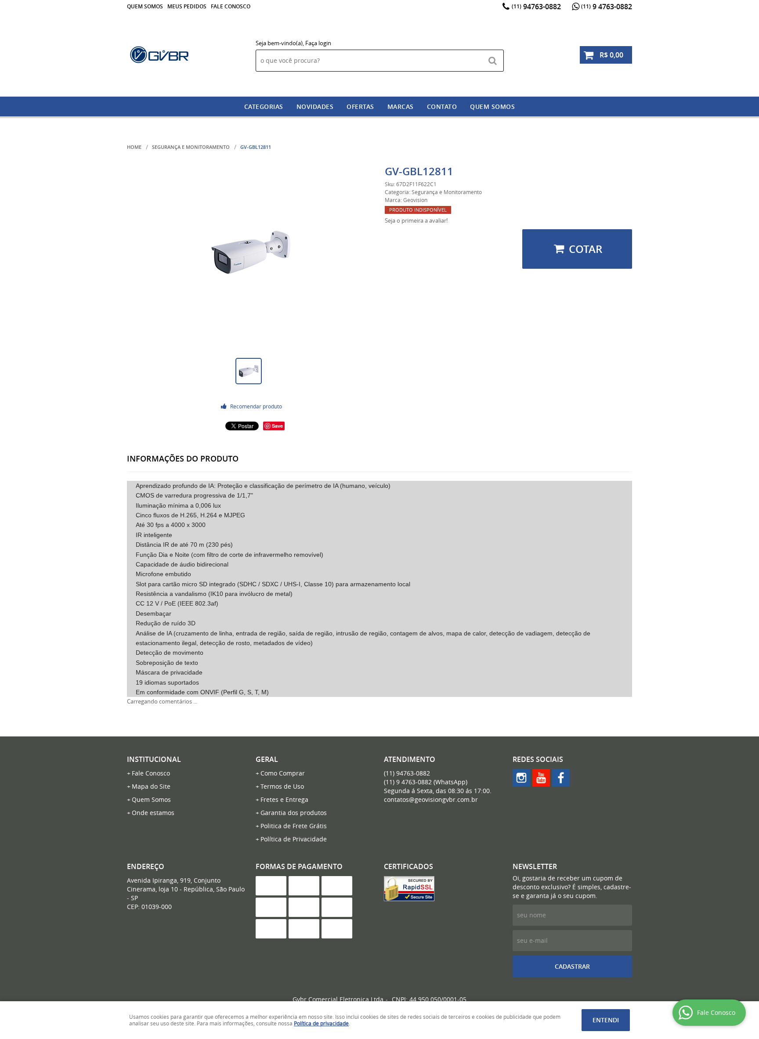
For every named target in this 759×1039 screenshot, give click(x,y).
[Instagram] (521, 777)
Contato (442, 106)
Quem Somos (145, 6)
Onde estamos (153, 812)
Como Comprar (282, 773)
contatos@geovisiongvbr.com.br (431, 799)
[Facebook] (561, 777)
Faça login (318, 43)
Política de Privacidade (293, 839)
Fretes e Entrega (284, 799)
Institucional (154, 759)
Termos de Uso (282, 786)
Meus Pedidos (186, 6)
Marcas (400, 106)
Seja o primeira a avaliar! (416, 220)
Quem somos (492, 106)
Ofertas (360, 106)
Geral (267, 759)
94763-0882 (536, 6)
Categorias (263, 106)
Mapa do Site (151, 786)
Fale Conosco (230, 6)
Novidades (315, 106)
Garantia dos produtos (293, 812)
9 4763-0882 (606, 6)
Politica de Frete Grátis (293, 826)
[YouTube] (541, 777)
